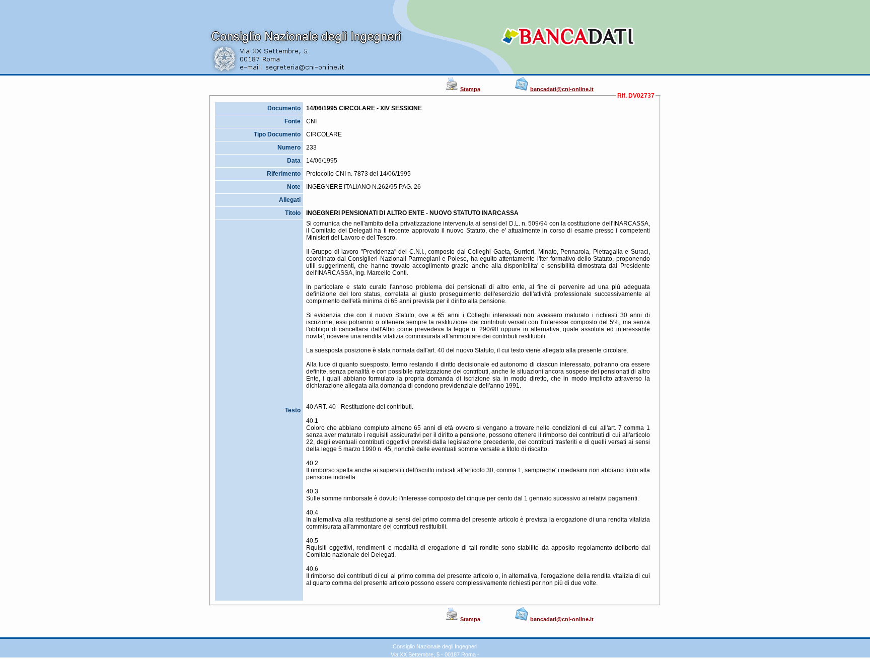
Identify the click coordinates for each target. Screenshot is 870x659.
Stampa (470, 89)
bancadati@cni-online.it (562, 89)
